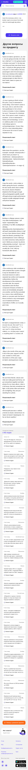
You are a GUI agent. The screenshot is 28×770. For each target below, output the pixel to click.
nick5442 (19, 14)
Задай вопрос (19, 1)
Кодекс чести (19, 748)
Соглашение (19, 744)
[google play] (21, 763)
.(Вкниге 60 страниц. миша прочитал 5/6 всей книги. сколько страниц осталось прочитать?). (13, 483)
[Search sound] (24, 6)
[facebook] (2, 761)
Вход (25, 2)
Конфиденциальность (6, 748)
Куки (17, 751)
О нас (2, 741)
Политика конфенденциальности (7, 752)
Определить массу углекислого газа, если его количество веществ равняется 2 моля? (13, 712)
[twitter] (2, 765)
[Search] (3, 6)
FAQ (2, 744)
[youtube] (6, 765)
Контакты (18, 741)
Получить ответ (14, 35)
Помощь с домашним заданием (15, 722)
